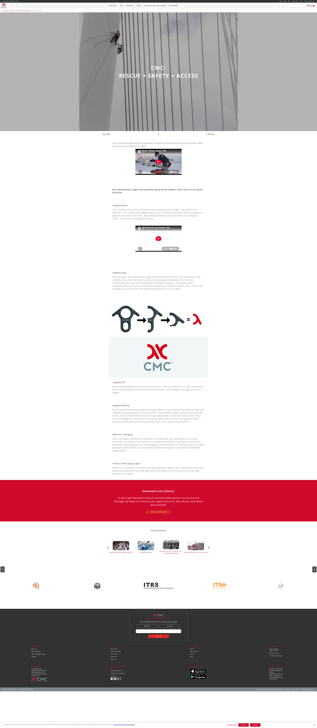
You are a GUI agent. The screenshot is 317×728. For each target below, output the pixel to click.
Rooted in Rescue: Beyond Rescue (121, 552)
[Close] (314, 725)
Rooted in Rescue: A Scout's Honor (196, 552)
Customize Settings (232, 725)
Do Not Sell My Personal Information (269, 689)
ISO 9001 (296, 689)
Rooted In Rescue (146, 552)
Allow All (255, 725)
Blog (12, 10)
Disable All (243, 725)
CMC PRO (5, 10)
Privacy (287, 689)
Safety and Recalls (308, 689)
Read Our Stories (158, 512)
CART (311, 6)
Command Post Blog (22, 10)
